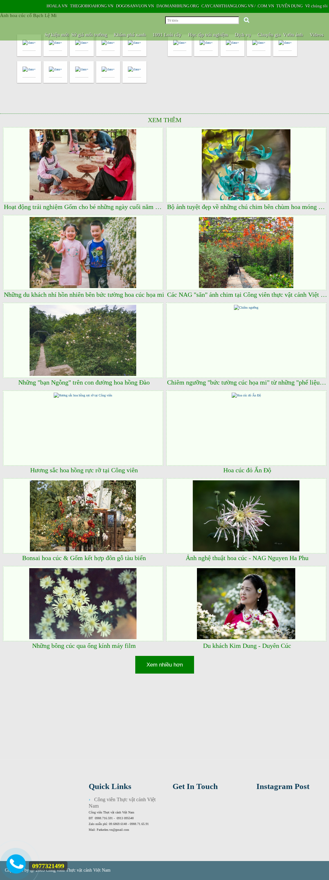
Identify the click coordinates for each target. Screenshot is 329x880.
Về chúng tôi (316, 6)
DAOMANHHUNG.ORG (177, 6)
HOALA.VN (57, 6)
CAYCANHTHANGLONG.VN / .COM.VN (237, 6)
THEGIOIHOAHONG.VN (91, 6)
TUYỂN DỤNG (289, 6)
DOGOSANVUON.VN (135, 6)
